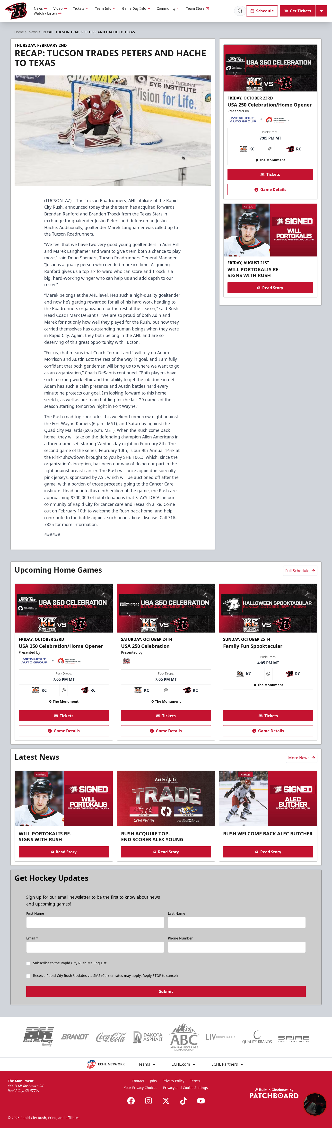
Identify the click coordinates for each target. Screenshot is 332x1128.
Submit (166, 991)
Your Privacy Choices (140, 1087)
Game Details (273, 189)
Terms (195, 1081)
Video (57, 8)
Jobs (153, 1081)
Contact (138, 1081)
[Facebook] (131, 1101)
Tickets (78, 8)
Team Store (195, 8)
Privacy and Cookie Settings (185, 1087)
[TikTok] (183, 1101)
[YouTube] (201, 1101)
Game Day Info (134, 8)
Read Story (272, 287)
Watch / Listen (45, 13)
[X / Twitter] (166, 1101)
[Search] (240, 11)
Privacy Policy (173, 1081)
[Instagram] (148, 1101)
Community (166, 8)
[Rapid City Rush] (16, 11)
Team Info (103, 8)
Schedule (265, 11)
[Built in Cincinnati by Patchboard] (274, 1093)
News (38, 8)
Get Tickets (300, 11)
